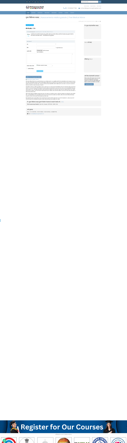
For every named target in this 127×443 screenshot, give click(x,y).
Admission (40, 12)
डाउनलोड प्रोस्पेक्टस (89, 84)
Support (61, 12)
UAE (95, 21)
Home (28, 12)
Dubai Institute (92, 6)
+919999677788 (72, 8)
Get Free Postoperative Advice (34, 77)
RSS (62, 102)
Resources (54, 12)
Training (33, 12)
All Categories (32, 31)
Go (99, 1)
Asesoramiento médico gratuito (54, 17)
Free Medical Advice (77, 17)
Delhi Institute (86, 6)
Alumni (66, 12)
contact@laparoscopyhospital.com (90, 8)
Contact (72, 12)
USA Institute (99, 6)
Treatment (47, 12)
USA (99, 21)
